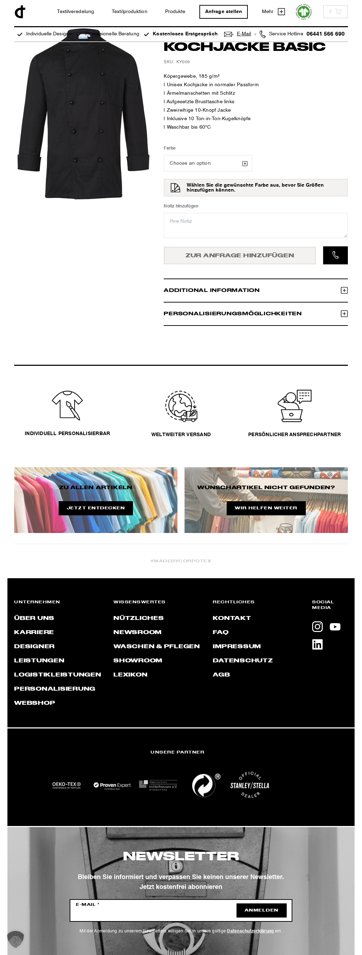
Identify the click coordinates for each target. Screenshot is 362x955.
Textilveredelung (75, 11)
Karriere (34, 632)
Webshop (34, 703)
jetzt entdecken (96, 508)
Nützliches (138, 618)
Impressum (237, 646)
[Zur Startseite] (20, 12)
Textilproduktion (129, 11)
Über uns (34, 618)
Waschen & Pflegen (156, 646)
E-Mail (88, 905)
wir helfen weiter (266, 508)
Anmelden (262, 910)
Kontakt (232, 618)
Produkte (175, 11)
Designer (34, 646)
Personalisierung (54, 689)
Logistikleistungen (57, 675)
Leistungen (39, 660)
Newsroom (137, 632)
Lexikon (130, 675)
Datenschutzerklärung (250, 931)
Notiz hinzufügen (181, 206)
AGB (221, 675)
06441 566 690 (325, 34)
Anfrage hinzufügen (240, 255)
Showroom (137, 660)
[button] (15, 939)
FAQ (220, 632)
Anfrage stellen (224, 11)
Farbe (170, 148)
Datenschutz (243, 660)
